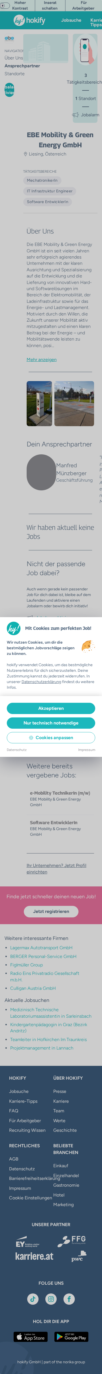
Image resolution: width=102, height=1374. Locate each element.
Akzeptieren (51, 708)
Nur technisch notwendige (51, 723)
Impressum (86, 750)
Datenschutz (17, 750)
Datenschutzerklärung (41, 681)
